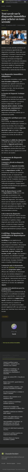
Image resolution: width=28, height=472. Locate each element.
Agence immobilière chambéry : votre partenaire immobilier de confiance (13, 387)
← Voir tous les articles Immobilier (10, 342)
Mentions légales (11, 463)
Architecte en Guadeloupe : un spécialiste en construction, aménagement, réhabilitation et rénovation (11, 371)
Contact (19, 463)
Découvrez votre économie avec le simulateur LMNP (12, 397)
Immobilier (8, 6)
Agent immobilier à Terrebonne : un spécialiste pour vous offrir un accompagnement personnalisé (12, 423)
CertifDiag (11, 267)
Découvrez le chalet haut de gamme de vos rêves (13, 428)
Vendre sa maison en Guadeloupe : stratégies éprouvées (12, 402)
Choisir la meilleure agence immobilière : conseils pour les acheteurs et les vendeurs (11, 363)
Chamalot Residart (11, 454)
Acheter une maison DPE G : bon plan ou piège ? (13, 377)
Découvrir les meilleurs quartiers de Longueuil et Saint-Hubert (13, 433)
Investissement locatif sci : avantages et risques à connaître (13, 392)
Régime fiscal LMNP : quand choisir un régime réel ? (13, 382)
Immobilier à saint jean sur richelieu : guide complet (13, 412)
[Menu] (25, 2)
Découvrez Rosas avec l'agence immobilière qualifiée (11, 438)
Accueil (3, 6)
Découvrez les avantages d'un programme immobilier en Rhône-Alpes (13, 407)
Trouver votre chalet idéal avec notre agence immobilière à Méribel (13, 417)
